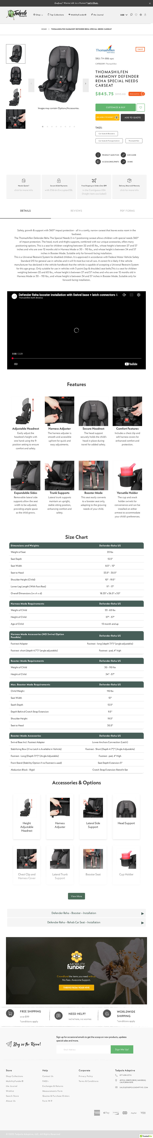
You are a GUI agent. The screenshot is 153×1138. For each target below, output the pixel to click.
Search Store (12, 1096)
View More (76, 896)
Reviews (76, 210)
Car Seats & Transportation (109, 141)
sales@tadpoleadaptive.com (134, 1087)
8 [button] (74, 127)
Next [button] (85, 87)
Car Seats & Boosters (107, 134)
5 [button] (61, 127)
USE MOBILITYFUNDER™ (105, 117)
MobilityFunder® (15, 1081)
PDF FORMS (127, 210)
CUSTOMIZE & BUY (115, 107)
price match (134, 94)
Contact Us (47, 1076)
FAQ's (45, 1081)
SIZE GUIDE (131, 155)
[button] (141, 108)
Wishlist (10, 1091)
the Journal (11, 1086)
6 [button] (65, 127)
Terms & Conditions (88, 1081)
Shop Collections (14, 1076)
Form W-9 (47, 1101)
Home (44, 29)
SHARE (130, 162)
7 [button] (70, 127)
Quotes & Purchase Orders (55, 1096)
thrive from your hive (76, 987)
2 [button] (48, 127)
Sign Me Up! (122, 1049)
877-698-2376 (125, 1075)
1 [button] (43, 127)
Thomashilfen (111, 64)
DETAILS (25, 210)
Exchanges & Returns (52, 1086)
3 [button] (52, 127)
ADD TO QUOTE (133, 117)
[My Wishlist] (136, 15)
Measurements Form (52, 1091)
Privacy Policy (86, 1076)
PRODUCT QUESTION (110, 155)
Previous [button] (31, 87)
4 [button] (57, 127)
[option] (58, 74)
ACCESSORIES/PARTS (110, 162)
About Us (11, 1101)
